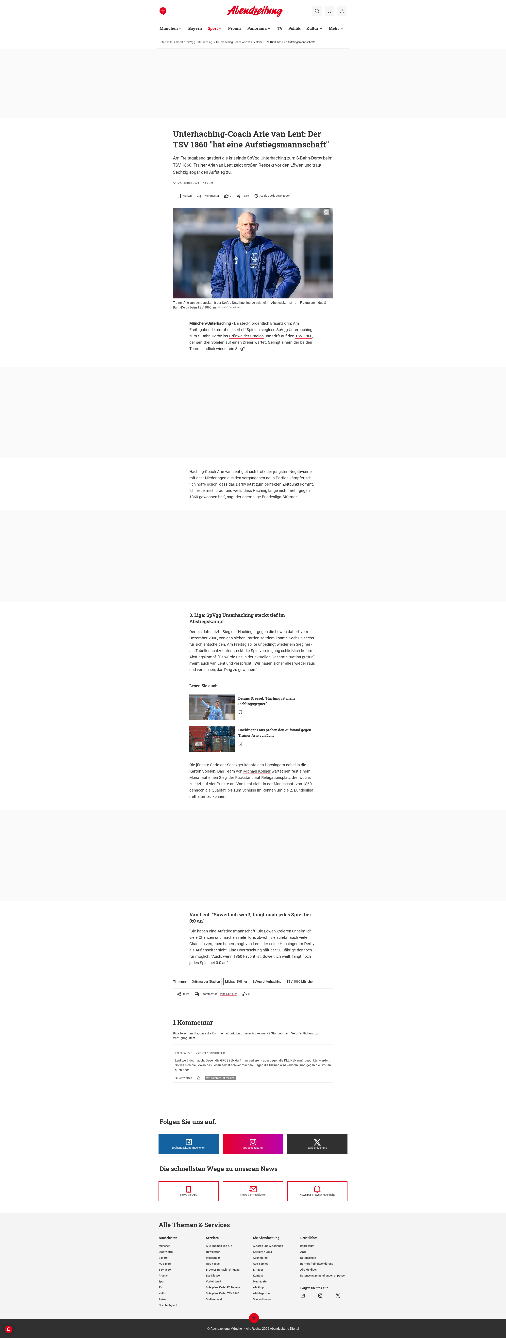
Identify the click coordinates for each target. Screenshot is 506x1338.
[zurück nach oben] (254, 1320)
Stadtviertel (166, 1251)
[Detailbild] (326, 212)
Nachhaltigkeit (168, 1305)
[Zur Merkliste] (329, 11)
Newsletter (213, 1251)
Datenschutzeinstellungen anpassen (323, 1275)
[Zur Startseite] (254, 16)
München (169, 28)
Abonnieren (260, 1257)
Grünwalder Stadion (246, 336)
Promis (235, 28)
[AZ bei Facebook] (302, 1295)
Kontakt (258, 1275)
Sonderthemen (262, 1299)
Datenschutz (308, 1257)
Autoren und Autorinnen (268, 1245)
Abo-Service (260, 1263)
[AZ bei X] (337, 1295)
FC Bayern (165, 1263)
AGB (303, 1251)
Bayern (195, 28)
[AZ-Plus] (163, 11)
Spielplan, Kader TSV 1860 (222, 1293)
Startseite (166, 42)
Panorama (257, 28)
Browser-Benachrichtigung (223, 1269)
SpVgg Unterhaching (199, 42)
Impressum (307, 1245)
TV (280, 28)
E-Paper (258, 1269)
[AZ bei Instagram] (320, 1295)
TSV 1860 (303, 336)
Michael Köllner (257, 771)
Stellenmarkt (214, 1299)
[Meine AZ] (341, 11)
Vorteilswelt (213, 1281)
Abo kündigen (308, 1269)
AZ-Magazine (261, 1293)
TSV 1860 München (300, 981)
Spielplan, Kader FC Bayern (223, 1287)
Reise (162, 1299)
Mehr (334, 28)
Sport (213, 28)
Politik (294, 28)
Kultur (312, 28)
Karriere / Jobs (262, 1251)
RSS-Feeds (213, 1263)
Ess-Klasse (213, 1275)
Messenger (213, 1257)
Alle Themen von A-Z (219, 1245)
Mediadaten (260, 1281)
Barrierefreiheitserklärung (316, 1263)
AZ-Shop (258, 1287)
